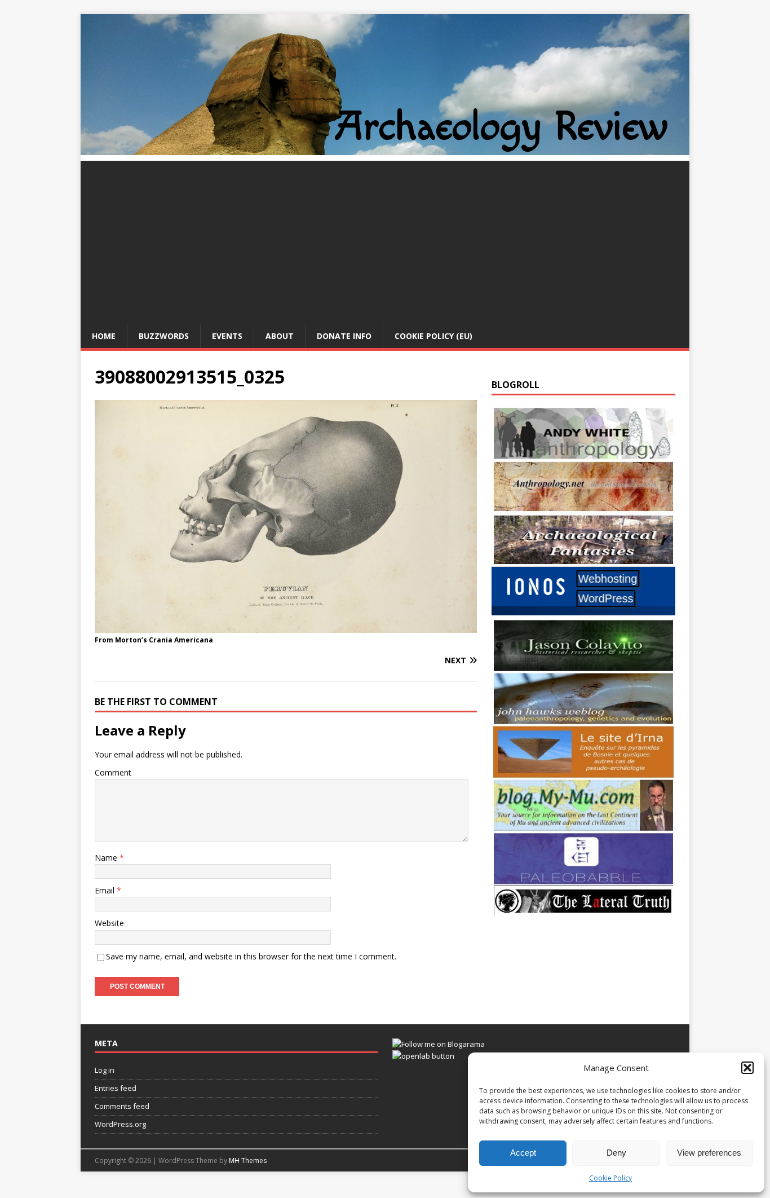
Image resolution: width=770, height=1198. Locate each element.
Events (227, 336)
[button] (747, 1067)
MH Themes (248, 1160)
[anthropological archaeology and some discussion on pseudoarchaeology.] (583, 453)
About (279, 336)
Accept (523, 1152)
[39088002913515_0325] (286, 626)
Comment (113, 772)
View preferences (709, 1152)
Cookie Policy (610, 1178)
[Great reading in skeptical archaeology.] (583, 910)
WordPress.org (120, 1124)
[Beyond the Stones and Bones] (583, 506)
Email (106, 890)
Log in (104, 1070)
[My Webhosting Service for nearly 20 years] (583, 612)
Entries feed (115, 1088)
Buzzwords (164, 336)
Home (104, 336)
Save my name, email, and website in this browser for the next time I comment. (251, 956)
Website (109, 923)
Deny (616, 1152)
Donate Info (344, 336)
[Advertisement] (385, 240)
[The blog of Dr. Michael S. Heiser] (583, 878)
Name (107, 857)
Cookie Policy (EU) (433, 336)
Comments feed (122, 1106)
